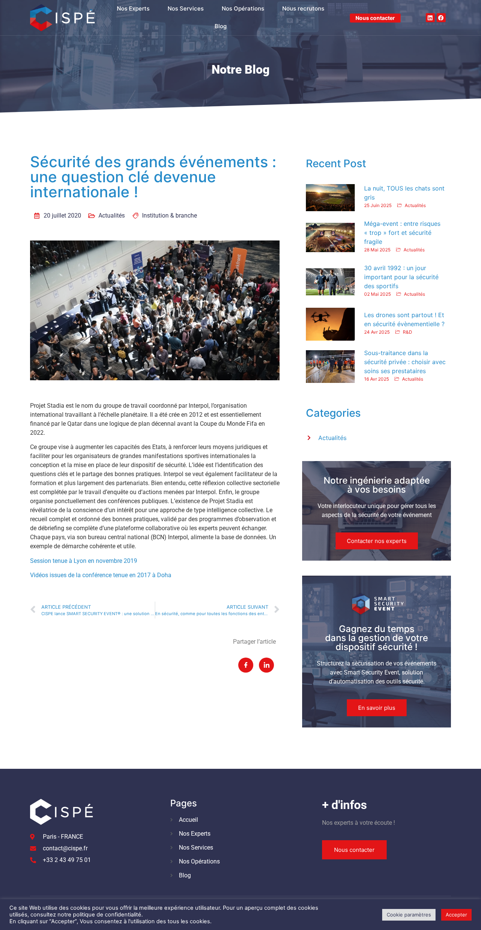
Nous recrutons (303, 8)
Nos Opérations (243, 8)
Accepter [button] (456, 915)
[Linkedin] (430, 17)
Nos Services (186, 8)
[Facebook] (441, 17)
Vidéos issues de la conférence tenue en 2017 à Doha (100, 575)
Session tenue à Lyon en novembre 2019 (83, 560)
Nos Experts (133, 8)
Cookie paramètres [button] (409, 915)
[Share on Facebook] (245, 665)
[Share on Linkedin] (266, 665)
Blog (221, 26)
